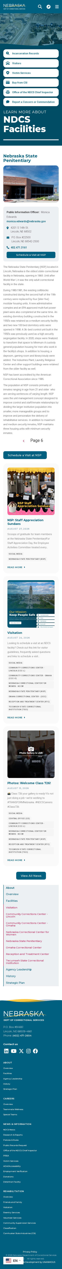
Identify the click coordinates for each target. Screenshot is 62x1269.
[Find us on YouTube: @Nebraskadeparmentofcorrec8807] (14, 1052)
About (10, 887)
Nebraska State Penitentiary (24, 941)
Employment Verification (15, 1171)
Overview (12, 894)
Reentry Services (11, 1213)
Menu (57, 7)
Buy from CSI (19, 82)
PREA (6, 1156)
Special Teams (10, 1115)
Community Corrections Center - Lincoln (27, 915)
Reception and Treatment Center (27, 954)
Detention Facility (12, 1182)
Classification (9, 1228)
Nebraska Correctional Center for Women (27, 933)
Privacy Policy (30, 1252)
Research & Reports (12, 1135)
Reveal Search (40, 7)
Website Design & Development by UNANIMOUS (31, 1262)
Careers (8, 1098)
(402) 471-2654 (22, 1035)
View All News (31, 875)
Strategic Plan (15, 982)
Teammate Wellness (13, 1109)
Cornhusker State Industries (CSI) (19, 1233)
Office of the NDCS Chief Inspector (32, 92)
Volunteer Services (12, 1218)
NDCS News (9, 1130)
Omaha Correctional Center (24, 947)
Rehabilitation (13, 1191)
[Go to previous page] (24, 441)
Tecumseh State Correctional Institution (25, 962)
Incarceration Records (25, 53)
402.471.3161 (19, 247)
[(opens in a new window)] (6, 1052)
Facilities (12, 900)
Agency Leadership (19, 969)
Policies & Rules (11, 1140)
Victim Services (21, 72)
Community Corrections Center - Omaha (27, 924)
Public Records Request (15, 1145)
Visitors (16, 63)
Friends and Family (12, 1202)
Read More (14, 567)
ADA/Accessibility (12, 1166)
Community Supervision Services (19, 1223)
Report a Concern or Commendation (33, 101)
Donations (8, 1177)
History (11, 976)
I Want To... (49, 7)
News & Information (17, 1124)
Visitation (11, 907)
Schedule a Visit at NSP (31, 254)
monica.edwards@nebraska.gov (26, 221)
